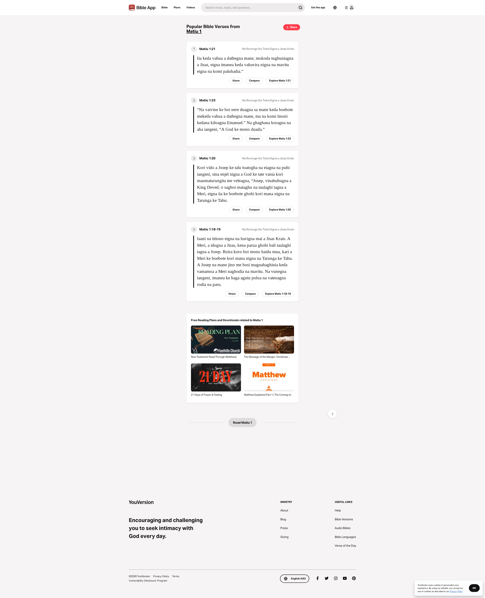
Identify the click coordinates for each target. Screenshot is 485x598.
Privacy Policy (161, 576)
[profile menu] (349, 7)
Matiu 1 (194, 31)
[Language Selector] (335, 7)
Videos (190, 7)
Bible (164, 7)
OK (474, 587)
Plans (177, 7)
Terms (175, 576)
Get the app (318, 7)
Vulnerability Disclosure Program (148, 580)
